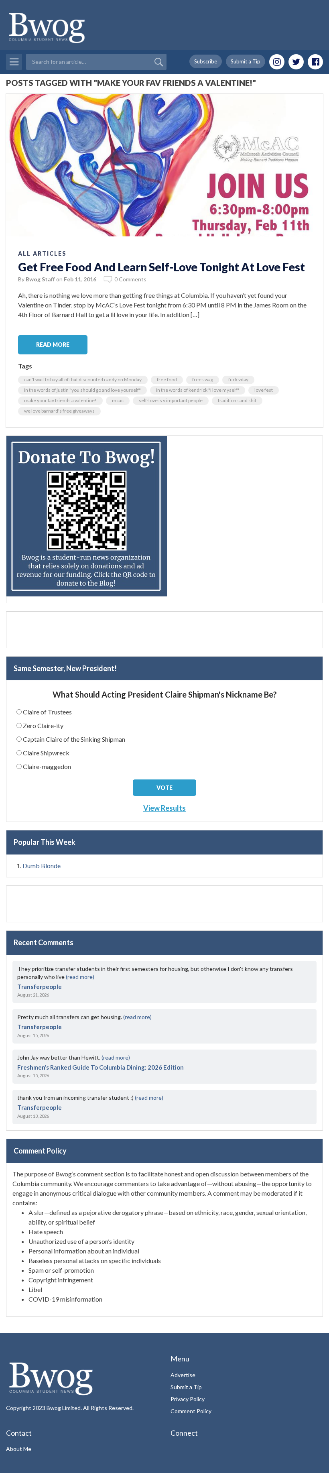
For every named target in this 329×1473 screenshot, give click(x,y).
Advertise (183, 1374)
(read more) (80, 976)
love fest (263, 390)
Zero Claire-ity (43, 725)
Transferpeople (39, 986)
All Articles (42, 253)
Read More (52, 344)
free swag (202, 379)
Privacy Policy (188, 1399)
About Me (18, 1448)
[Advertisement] (164, 630)
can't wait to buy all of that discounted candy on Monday (83, 379)
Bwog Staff (40, 279)
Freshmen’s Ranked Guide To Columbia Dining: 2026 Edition (100, 1067)
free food (167, 379)
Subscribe (205, 61)
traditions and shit (237, 400)
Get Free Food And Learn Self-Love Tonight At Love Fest (161, 267)
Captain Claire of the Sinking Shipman (74, 739)
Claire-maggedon (47, 766)
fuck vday (238, 379)
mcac (118, 400)
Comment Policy (191, 1411)
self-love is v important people (171, 400)
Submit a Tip (245, 61)
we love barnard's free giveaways (59, 411)
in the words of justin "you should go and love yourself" (82, 390)
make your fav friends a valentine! (60, 400)
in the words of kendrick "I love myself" (197, 390)
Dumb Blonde (41, 865)
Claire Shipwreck (46, 753)
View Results (164, 808)
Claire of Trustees (47, 712)
